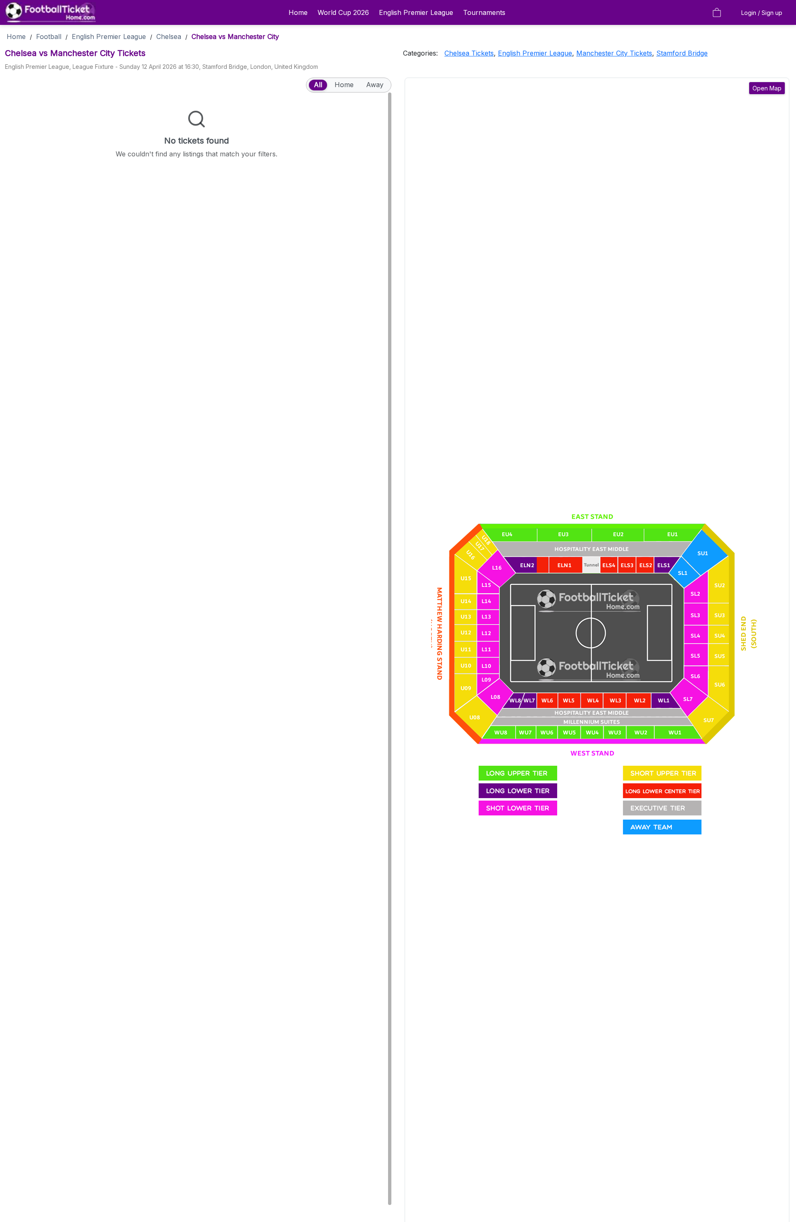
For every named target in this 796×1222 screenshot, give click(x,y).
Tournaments (484, 12)
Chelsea (168, 36)
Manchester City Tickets (614, 53)
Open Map (766, 88)
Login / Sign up (761, 12)
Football (48, 36)
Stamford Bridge (682, 53)
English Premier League (416, 12)
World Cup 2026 (343, 12)
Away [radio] (374, 84)
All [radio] (318, 84)
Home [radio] (344, 84)
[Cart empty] (717, 12)
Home (298, 12)
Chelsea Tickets (469, 53)
